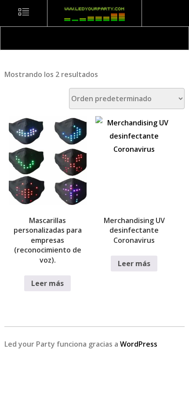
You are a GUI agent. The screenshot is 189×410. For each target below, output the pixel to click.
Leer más (47, 283)
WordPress (138, 344)
